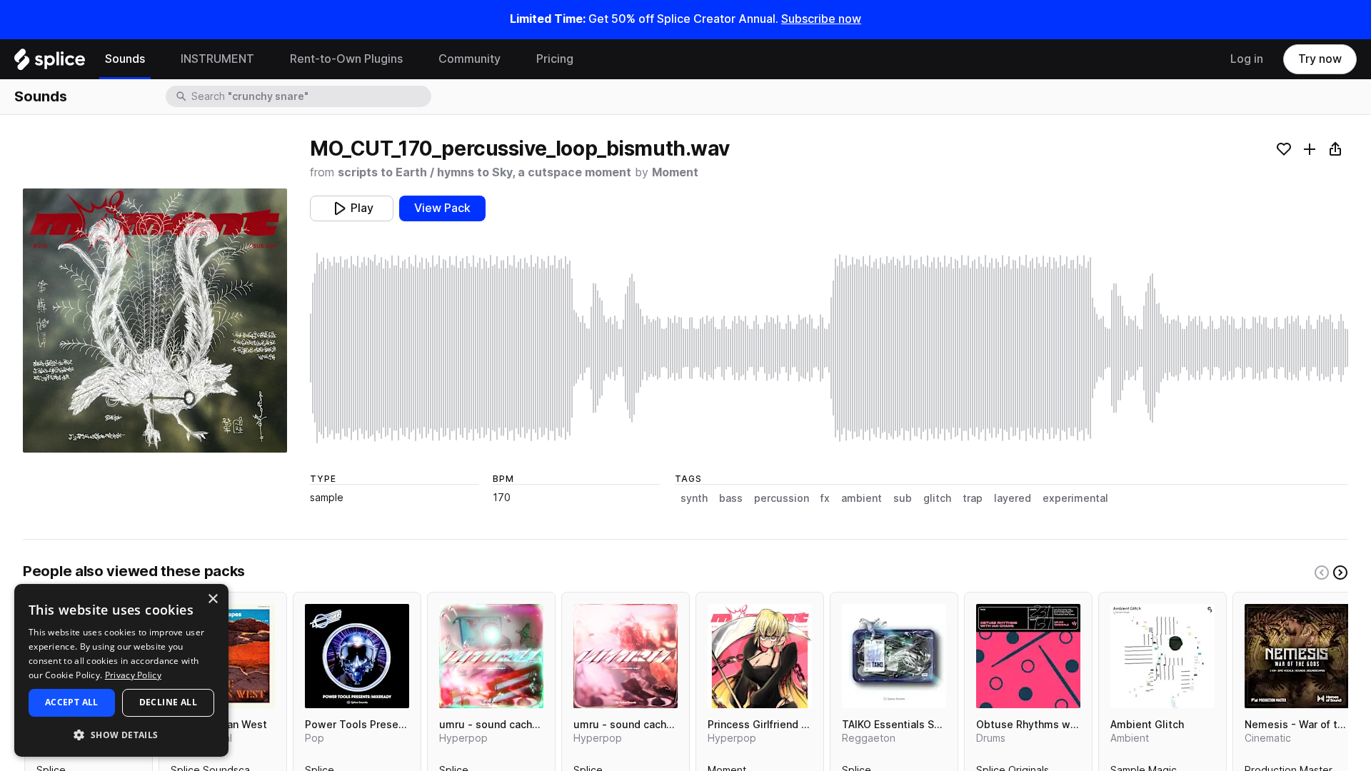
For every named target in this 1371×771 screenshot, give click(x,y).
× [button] (212, 599)
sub (902, 498)
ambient (861, 498)
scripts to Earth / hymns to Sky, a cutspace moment (484, 172)
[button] (121, 734)
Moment (675, 172)
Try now (1320, 59)
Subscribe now (821, 19)
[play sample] (829, 348)
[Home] (49, 63)
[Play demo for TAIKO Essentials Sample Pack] (894, 656)
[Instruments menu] (265, 59)
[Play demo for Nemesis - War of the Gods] (1296, 656)
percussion (781, 498)
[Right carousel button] (1340, 572)
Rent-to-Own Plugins (346, 59)
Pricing (554, 59)
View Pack (442, 208)
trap (973, 498)
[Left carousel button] (1321, 572)
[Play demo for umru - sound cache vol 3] (491, 656)
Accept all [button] (72, 702)
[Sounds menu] (156, 59)
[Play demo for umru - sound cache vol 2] (625, 656)
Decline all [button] (168, 702)
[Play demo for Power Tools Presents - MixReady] (357, 656)
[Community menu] (511, 59)
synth (694, 498)
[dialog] (121, 670)
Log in (1246, 59)
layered (1012, 498)
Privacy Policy (133, 675)
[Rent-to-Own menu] (413, 59)
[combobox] (309, 96)
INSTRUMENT (217, 59)
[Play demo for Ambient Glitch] (1162, 656)
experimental (1075, 498)
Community (469, 59)
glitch (937, 498)
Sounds (125, 59)
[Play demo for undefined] (155, 320)
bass (731, 498)
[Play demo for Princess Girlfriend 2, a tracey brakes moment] (759, 656)
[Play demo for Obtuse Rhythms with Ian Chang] (1028, 656)
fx (825, 498)
